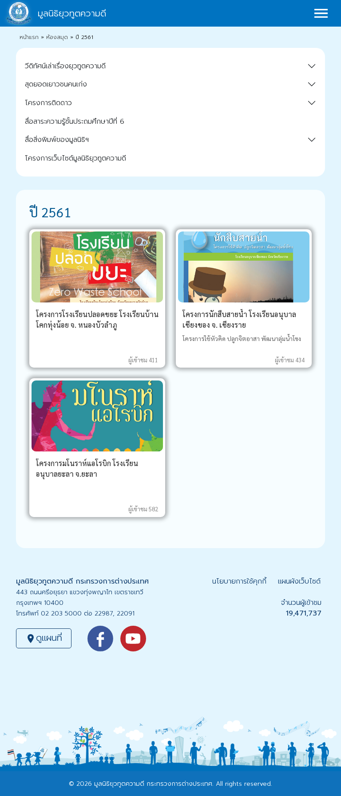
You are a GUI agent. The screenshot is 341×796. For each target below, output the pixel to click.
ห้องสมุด (57, 37)
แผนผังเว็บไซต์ (299, 581)
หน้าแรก (29, 37)
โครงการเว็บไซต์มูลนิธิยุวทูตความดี (75, 158)
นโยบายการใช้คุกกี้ (239, 581)
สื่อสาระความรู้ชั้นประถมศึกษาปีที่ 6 (74, 121)
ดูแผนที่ (43, 637)
